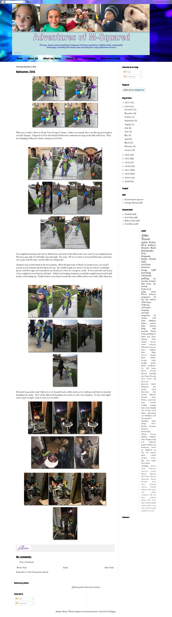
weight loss (145, 511)
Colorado (152, 344)
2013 (127, 163)
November (129, 113)
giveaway (144, 381)
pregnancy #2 (148, 297)
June (127, 132)
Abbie (145, 235)
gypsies (144, 445)
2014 (127, 159)
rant (147, 408)
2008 (127, 182)
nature (153, 323)
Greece (144, 355)
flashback (152, 442)
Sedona (153, 479)
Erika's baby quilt (132, 221)
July (127, 128)
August (128, 124)
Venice (153, 331)
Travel (145, 239)
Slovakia (144, 482)
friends (152, 259)
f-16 (142, 442)
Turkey (144, 400)
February (129, 146)
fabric (154, 360)
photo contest (148, 455)
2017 (127, 103)
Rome (143, 358)
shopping (145, 310)
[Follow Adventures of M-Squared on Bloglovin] (134, 91)
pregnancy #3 (148, 315)
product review (148, 458)
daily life (152, 495)
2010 (127, 174)
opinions (144, 505)
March (127, 143)
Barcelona (145, 392)
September (130, 121)
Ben (154, 392)
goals (147, 347)
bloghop (149, 439)
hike (149, 500)
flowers (153, 326)
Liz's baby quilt (131, 217)
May (127, 135)
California (145, 305)
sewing (153, 508)
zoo (142, 416)
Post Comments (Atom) (38, 572)
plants (143, 366)
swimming (144, 466)
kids (143, 284)
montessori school (148, 447)
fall (155, 379)
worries (151, 511)
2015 (127, 155)
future (144, 323)
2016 (127, 107)
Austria (144, 342)
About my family (52, 58)
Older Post (109, 568)
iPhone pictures (148, 294)
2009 (127, 178)
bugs (154, 439)
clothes (153, 492)
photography (147, 251)
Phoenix (153, 476)
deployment (146, 289)
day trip (145, 300)
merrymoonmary (91, 612)
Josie (143, 321)
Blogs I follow (132, 58)
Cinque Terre (148, 424)
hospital (153, 503)
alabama (144, 489)
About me (33, 58)
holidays (152, 321)
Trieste (144, 434)
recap (154, 505)
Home (19, 58)
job (154, 445)
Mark (153, 248)
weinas (144, 318)
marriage (145, 313)
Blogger (112, 612)
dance (143, 497)
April (127, 139)
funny (143, 408)
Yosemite (153, 487)
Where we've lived (110, 58)
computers (144, 495)
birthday (144, 437)
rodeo (143, 508)
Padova (147, 476)
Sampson (144, 429)
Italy (143, 253)
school (148, 508)
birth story (152, 489)
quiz (142, 461)
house (148, 284)
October (128, 117)
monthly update (148, 363)
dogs (143, 326)
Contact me (72, 58)
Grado (143, 468)
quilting (145, 278)
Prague (153, 355)
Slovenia (153, 376)
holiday (150, 445)
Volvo (143, 484)
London (153, 471)
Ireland (144, 395)
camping (153, 405)
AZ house (151, 368)
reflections (146, 276)
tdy (154, 284)
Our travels (89, 58)
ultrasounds (152, 413)
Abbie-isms (146, 302)
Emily (154, 352)
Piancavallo (145, 479)
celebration (146, 307)
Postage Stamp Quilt (134, 203)
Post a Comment (26, 562)
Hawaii (144, 373)
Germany (152, 426)
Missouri (153, 395)
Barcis (143, 371)
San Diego (145, 376)
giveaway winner (148, 384)
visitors (153, 300)
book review (146, 379)
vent (154, 318)
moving (144, 286)
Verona (153, 434)
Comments (130, 77)
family (144, 259)
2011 (127, 170)
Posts (128, 72)
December (129, 110)
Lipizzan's (144, 471)
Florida (144, 426)
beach (143, 344)
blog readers (148, 402)
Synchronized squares (134, 200)
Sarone (153, 342)
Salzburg (152, 373)
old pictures (151, 453)
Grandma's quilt (131, 224)
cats (142, 492)
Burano (153, 466)
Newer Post (22, 568)
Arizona (153, 347)
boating (144, 405)
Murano (144, 474)
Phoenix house (148, 397)
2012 (127, 166)
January (128, 150)
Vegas (154, 482)
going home (148, 292)
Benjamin (145, 256)
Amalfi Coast (148, 389)
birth (143, 347)
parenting (146, 273)
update (144, 242)
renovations (145, 463)
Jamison (152, 281)
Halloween (152, 468)
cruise (143, 334)
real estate (151, 461)
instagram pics (148, 387)
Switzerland (145, 431)
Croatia (153, 371)
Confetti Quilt (130, 214)
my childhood (146, 450)
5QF (153, 270)
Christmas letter (148, 421)
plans (149, 505)
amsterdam (152, 400)
